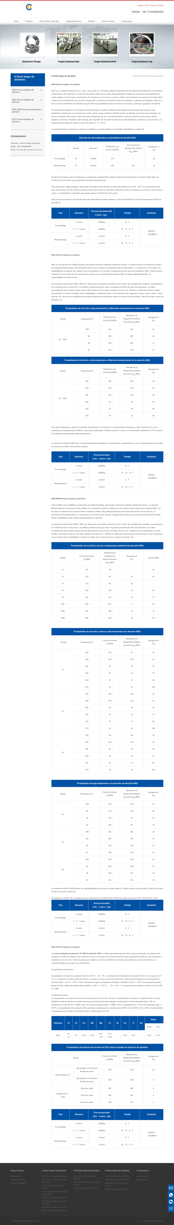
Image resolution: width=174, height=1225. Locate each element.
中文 (147, 5)
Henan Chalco (158, 1221)
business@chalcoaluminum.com (30, 150)
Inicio (137, 76)
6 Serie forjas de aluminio (154, 76)
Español (153, 5)
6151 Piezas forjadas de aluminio (23, 120)
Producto (142, 76)
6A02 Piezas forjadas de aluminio (23, 91)
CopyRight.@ (147, 1221)
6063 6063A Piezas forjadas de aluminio (26, 110)
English (140, 5)
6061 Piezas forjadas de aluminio (23, 101)
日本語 (160, 5)
